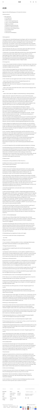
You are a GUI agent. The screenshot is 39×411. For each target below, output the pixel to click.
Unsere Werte (12, 393)
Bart (3, 396)
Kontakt (18, 394)
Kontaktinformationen (14, 407)
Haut (3, 394)
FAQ (18, 391)
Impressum (8, 407)
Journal (11, 399)
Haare (4, 393)
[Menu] (3, 2)
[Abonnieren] (35, 392)
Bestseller (4, 391)
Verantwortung (13, 397)
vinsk (6, 404)
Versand (19, 393)
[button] (30, 2)
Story (11, 391)
